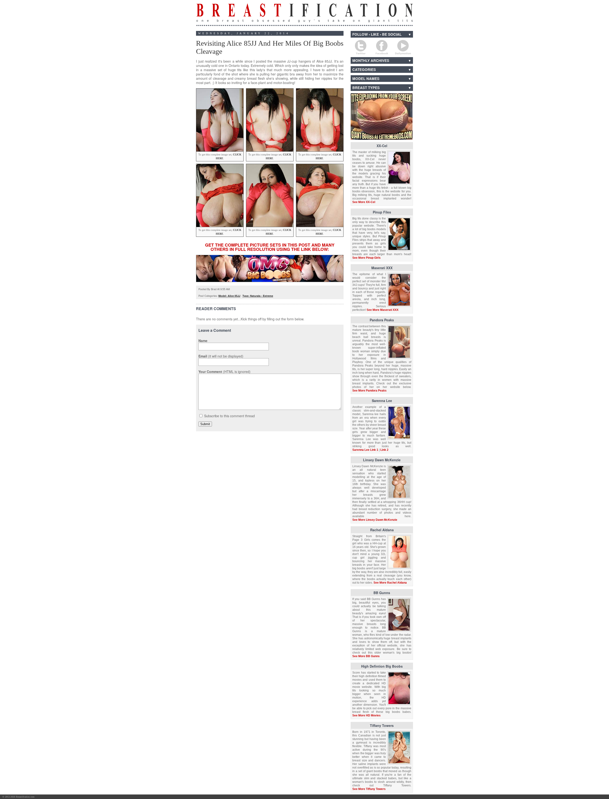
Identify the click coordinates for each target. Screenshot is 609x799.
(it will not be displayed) (220, 356)
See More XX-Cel (363, 202)
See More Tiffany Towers (369, 789)
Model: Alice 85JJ (229, 296)
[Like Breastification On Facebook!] (382, 47)
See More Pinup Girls (366, 257)
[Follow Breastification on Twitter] (598, 797)
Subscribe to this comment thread (229, 415)
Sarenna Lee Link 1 (365, 450)
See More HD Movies (366, 715)
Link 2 (384, 450)
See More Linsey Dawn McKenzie (374, 519)
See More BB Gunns (366, 656)
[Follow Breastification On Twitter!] (361, 47)
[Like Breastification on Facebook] (580, 797)
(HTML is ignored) (224, 371)
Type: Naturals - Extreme (257, 296)
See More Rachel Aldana (390, 582)
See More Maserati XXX (382, 310)
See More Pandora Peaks (369, 390)
